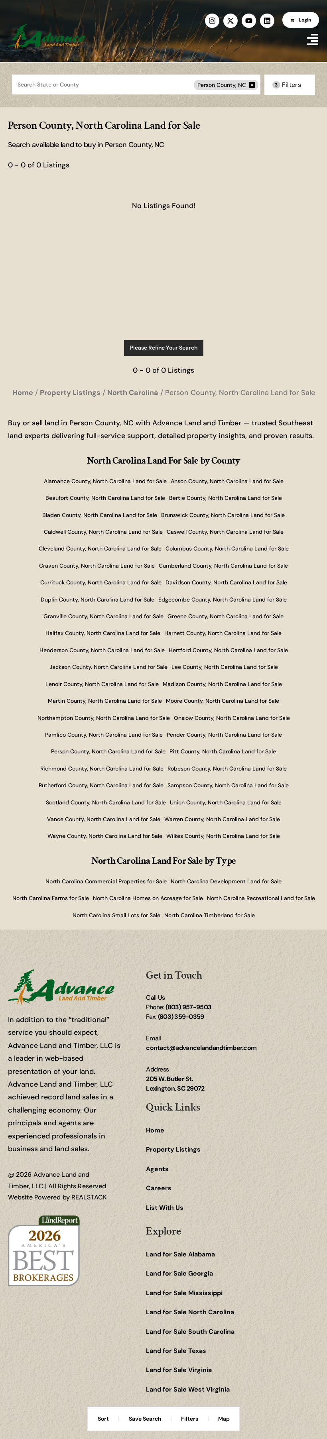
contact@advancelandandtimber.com (201, 1048)
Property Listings (173, 1149)
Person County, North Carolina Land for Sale (108, 751)
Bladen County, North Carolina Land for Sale (99, 515)
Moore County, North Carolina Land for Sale (222, 700)
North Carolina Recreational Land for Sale (261, 898)
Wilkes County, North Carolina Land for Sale (223, 835)
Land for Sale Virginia (179, 1370)
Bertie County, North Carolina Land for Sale (225, 497)
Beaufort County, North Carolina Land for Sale (105, 497)
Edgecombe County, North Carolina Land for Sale (222, 599)
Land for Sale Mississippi (184, 1293)
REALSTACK (89, 1197)
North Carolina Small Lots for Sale (116, 915)
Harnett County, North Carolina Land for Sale (223, 633)
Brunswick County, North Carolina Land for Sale (223, 515)
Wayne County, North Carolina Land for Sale (104, 835)
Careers (158, 1188)
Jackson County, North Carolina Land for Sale (108, 666)
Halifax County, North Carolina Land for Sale (102, 633)
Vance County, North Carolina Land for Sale (103, 819)
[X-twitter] (230, 21)
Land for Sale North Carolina (190, 1312)
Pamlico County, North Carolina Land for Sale (104, 734)
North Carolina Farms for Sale (50, 898)
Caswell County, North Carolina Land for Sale (225, 531)
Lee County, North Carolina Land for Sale (224, 666)
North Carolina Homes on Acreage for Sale (148, 898)
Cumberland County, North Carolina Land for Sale (223, 565)
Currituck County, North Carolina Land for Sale (101, 582)
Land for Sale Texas (176, 1351)
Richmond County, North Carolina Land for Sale (102, 768)
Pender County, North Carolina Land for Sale (224, 734)
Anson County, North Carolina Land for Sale (227, 481)
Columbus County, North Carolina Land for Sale (227, 548)
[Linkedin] (267, 21)
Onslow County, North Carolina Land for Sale (232, 717)
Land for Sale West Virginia (188, 1389)
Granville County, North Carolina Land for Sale (103, 616)
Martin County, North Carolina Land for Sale (105, 700)
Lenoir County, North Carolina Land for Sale (102, 684)
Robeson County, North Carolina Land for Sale (227, 768)
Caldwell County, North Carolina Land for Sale (103, 531)
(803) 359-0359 (181, 1016)
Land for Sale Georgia (179, 1273)
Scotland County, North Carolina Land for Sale (106, 802)
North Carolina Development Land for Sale (226, 881)
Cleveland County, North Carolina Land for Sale (100, 548)
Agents (157, 1169)
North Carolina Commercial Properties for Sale (106, 881)
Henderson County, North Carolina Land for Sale (102, 650)
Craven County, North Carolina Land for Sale (97, 565)
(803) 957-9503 (188, 1007)
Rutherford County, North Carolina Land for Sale (101, 785)
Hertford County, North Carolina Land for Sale (228, 650)
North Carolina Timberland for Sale (209, 915)
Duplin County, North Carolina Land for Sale (97, 599)
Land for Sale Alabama (180, 1254)
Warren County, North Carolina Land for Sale (222, 819)
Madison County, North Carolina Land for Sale (222, 684)
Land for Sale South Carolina (190, 1331)
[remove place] (252, 85)
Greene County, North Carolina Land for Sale (225, 616)
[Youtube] (249, 21)
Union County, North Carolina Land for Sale (226, 802)
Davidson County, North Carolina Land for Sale (226, 582)
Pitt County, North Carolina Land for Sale (222, 751)
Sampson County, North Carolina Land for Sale (228, 785)
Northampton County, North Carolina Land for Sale (103, 717)
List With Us (164, 1207)
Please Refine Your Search (163, 347)
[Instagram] (212, 21)
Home (155, 1130)
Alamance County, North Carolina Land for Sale (105, 481)
